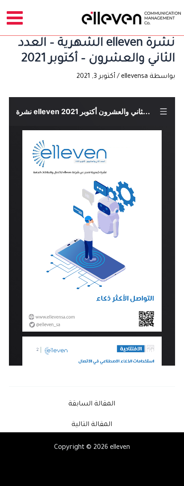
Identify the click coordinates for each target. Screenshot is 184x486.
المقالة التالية (91, 425)
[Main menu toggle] (15, 18)
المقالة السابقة (91, 404)
